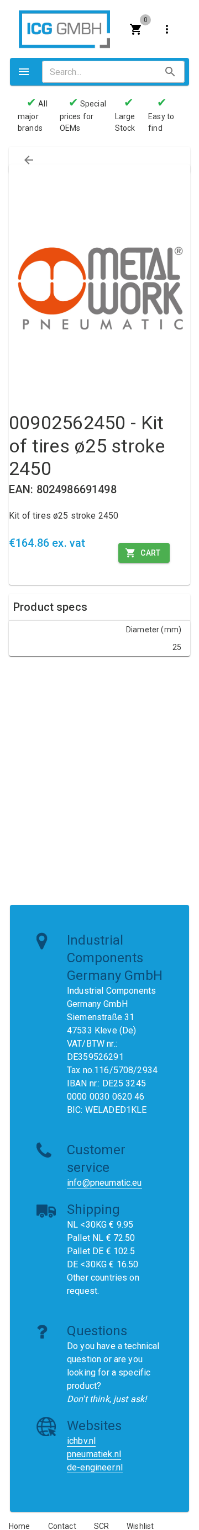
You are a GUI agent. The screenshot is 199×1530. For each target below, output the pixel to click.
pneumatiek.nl (94, 1454)
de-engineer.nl (95, 1467)
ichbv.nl (81, 1441)
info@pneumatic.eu (104, 1182)
